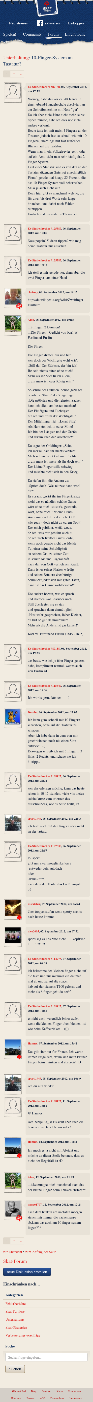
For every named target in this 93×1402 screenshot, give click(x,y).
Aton (31, 319)
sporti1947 (34, 818)
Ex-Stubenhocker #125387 (44, 228)
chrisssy (33, 292)
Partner (31, 1398)
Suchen (15, 1369)
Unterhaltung (16, 57)
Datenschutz (57, 1398)
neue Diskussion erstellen (27, 1272)
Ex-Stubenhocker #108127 (44, 776)
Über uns (16, 1398)
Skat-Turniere (15, 1311)
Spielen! (9, 34)
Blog (33, 1391)
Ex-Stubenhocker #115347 (44, 685)
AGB (42, 1398)
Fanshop (46, 1391)
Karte (60, 1391)
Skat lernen (74, 1391)
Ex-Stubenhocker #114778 (44, 959)
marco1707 (35, 1204)
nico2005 (33, 931)
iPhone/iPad (19, 1391)
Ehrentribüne (75, 34)
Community (32, 34)
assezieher (34, 904)
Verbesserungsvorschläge (22, 1335)
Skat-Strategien (16, 1327)
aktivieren (52, 23)
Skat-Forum (15, 1261)
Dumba (32, 712)
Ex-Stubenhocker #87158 (44, 87)
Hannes (32, 1043)
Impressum (75, 1398)
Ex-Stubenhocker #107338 (44, 846)
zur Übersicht (12, 1251)
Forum (53, 34)
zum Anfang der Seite (40, 1251)
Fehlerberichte (15, 1303)
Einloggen (76, 23)
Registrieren (18, 23)
